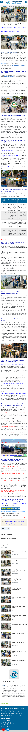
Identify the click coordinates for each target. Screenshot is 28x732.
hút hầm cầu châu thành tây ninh (19, 661)
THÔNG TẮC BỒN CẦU (8, 725)
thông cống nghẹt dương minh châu (18, 570)
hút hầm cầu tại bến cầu (18, 642)
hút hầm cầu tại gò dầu (18, 633)
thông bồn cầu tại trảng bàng (8, 538)
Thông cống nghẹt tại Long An (15, 524)
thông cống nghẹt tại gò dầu (19, 551)
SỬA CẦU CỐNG (7, 722)
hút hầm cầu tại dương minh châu (19, 652)
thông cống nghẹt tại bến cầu (19, 561)
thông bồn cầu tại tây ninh (7, 545)
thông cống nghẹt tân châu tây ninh (19, 579)
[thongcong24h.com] (14, 2)
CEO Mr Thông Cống (8, 681)
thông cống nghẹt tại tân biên (18, 598)
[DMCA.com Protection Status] (4, 703)
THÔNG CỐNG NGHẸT (8, 723)
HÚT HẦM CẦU (6, 720)
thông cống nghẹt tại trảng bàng (19, 616)
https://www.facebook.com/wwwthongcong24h (13, 511)
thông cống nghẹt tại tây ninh (19, 624)
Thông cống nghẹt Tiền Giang (15, 521)
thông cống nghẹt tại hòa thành (18, 607)
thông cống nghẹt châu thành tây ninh (18, 588)
